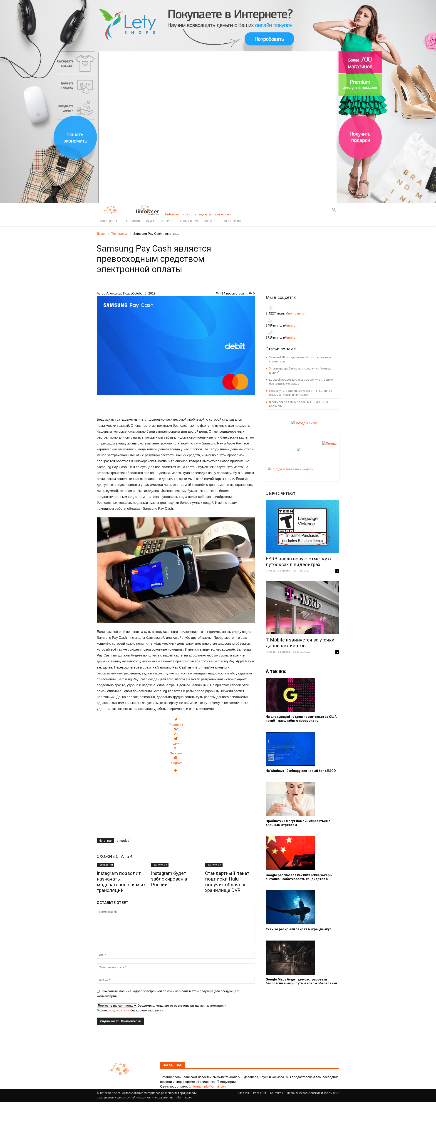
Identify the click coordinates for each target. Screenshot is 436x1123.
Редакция (259, 1093)
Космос (209, 220)
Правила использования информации (313, 1093)
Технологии (131, 220)
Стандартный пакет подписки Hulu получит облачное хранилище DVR (227, 882)
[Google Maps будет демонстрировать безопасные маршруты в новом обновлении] (302, 958)
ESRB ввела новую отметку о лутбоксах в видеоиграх (298, 561)
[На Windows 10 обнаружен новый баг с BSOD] (302, 749)
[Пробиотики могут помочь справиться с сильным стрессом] (302, 799)
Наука (150, 220)
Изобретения (189, 220)
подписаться (119, 1010)
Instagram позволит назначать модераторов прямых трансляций (121, 882)
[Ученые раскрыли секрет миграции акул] (302, 907)
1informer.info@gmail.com (208, 1086)
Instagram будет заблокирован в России (169, 879)
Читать (290, 325)
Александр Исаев (119, 293)
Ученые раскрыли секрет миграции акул (299, 929)
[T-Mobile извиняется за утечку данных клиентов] (302, 607)
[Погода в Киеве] (303, 423)
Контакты (276, 1093)
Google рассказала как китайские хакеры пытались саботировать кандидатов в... (299, 877)
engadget (123, 840)
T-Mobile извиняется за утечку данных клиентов (300, 642)
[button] (333, 210)
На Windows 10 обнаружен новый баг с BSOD (301, 771)
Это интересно (232, 220)
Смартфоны (108, 220)
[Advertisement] (176, 403)
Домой (102, 233)
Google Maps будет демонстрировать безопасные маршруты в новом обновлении (301, 981)
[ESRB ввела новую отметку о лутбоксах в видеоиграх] (302, 526)
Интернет (167, 220)
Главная (243, 1093)
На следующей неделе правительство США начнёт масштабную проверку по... (301, 718)
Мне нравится (295, 313)
